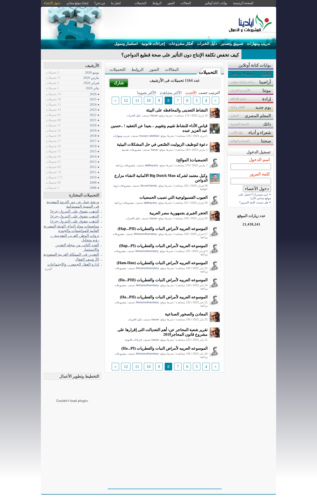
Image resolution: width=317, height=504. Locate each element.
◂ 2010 (72, 177)
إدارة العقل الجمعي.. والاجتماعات (73, 264)
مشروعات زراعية (125, 165)
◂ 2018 (72, 136)
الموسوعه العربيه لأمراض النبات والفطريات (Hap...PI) (163, 246)
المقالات (172, 69)
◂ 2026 (72, 94)
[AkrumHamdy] (215, 182)
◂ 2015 (72, 151)
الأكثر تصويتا (146, 92)
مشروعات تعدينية (131, 149)
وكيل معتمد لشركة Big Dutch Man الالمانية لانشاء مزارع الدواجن (161, 177)
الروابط (137, 69)
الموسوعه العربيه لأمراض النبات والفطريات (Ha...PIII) (163, 280)
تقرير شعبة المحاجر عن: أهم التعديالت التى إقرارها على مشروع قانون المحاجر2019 (162, 332)
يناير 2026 (72, 88)
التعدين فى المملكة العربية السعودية (71, 254)
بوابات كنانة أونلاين (216, 3)
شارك (119, 83)
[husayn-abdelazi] (215, 132)
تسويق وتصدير (232, 44)
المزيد (48, 269)
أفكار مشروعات (181, 44)
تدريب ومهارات (258, 44)
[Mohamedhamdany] (215, 235)
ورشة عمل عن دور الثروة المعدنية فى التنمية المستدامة (73, 204)
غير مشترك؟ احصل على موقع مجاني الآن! (254, 196)
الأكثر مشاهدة (171, 92)
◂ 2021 (72, 120)
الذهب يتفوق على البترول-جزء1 (74, 221)
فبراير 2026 (72, 83)
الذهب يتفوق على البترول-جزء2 (74, 216)
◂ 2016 (72, 146)
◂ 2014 (72, 156)
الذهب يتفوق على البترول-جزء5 (74, 211)
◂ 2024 (72, 104)
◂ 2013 (72, 162)
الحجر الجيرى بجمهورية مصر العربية (178, 213)
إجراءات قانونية (153, 44)
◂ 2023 (72, 110)
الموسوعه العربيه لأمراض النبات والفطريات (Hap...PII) (163, 228)
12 (126, 100)
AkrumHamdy (148, 185)
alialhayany (151, 165)
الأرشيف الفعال (87, 259)
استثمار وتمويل (126, 44)
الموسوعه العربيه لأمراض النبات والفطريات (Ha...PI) (164, 348)
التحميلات (208, 72)
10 (149, 100)
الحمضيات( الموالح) (192, 160)
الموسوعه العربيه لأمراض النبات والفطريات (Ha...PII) (164, 297)
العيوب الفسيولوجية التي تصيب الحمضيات (173, 197)
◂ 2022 (72, 115)
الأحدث (190, 92)
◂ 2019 (72, 130)
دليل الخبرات (207, 44)
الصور (154, 69)
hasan (154, 115)
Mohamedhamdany (145, 233)
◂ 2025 (72, 99)
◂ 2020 (72, 125)
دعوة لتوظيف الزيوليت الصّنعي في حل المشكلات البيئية (162, 144)
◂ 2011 (72, 172)
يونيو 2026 (72, 72)
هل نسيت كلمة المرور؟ (253, 202)
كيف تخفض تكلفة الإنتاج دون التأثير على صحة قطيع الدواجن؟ (180, 54)
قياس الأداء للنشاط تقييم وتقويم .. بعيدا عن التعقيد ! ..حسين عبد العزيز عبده (159, 128)
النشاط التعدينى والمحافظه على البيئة (177, 110)
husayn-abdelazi (149, 135)
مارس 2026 (72, 78)
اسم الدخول (259, 159)
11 (137, 100)
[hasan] (215, 117)
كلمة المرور (260, 174)
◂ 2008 (72, 188)
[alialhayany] (215, 167)
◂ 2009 (72, 182)
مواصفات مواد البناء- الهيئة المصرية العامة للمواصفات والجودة (71, 228)
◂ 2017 (72, 141)
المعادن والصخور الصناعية (186, 314)
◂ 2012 (72, 167)
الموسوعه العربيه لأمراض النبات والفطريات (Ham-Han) (162, 263)
